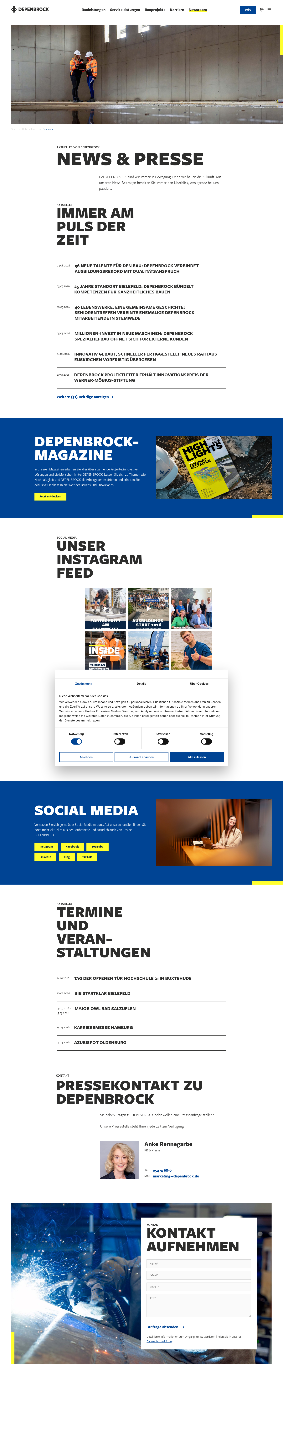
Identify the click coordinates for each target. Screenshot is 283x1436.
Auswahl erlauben (141, 757)
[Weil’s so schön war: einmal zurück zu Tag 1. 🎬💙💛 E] (148, 609)
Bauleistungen (93, 10)
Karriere (177, 10)
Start (14, 129)
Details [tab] (141, 683)
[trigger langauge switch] (261, 10)
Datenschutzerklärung (160, 1341)
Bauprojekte (155, 10)
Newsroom (198, 10)
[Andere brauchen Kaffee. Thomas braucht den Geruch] (105, 651)
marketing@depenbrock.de (176, 1176)
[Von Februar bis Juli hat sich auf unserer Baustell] (105, 609)
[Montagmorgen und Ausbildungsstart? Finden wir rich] (191, 651)
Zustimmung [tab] (83, 683)
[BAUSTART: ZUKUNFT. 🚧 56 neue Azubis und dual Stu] (148, 651)
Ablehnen (86, 757)
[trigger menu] (269, 10)
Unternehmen (29, 129)
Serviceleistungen (125, 10)
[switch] (119, 741)
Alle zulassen (197, 757)
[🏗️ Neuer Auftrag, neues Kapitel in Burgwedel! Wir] (191, 609)
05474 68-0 (162, 1170)
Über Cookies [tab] (199, 683)
